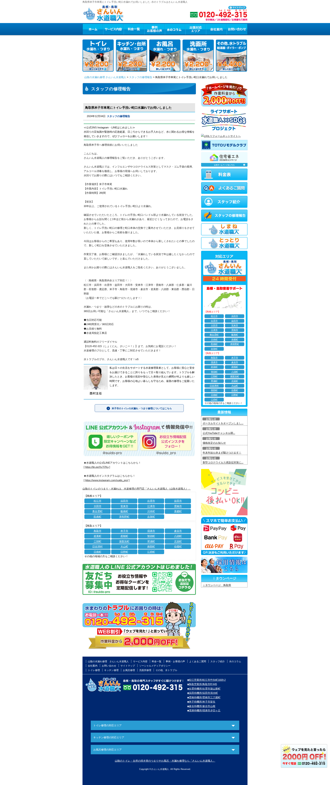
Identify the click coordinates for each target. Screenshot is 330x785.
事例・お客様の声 (154, 29)
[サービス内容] (107, 29)
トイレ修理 (94, 670)
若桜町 (124, 536)
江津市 (151, 506)
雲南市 (178, 506)
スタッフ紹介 (217, 661)
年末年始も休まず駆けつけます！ (222, 452)
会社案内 (216, 29)
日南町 (97, 551)
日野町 (124, 551)
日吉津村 (97, 546)
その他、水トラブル (166, 670)
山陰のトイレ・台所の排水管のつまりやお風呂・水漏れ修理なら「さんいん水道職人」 (165, 760)
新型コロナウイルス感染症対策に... (223, 462)
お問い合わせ (237, 29)
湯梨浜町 (124, 541)
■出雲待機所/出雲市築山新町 (204, 688)
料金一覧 (134, 29)
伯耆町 (178, 546)
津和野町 (124, 516)
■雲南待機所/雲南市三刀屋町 (204, 697)
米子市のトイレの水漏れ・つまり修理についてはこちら (142, 408)
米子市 (124, 530)
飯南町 (124, 511)
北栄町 (178, 541)
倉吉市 (178, 530)
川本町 (151, 511)
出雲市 (151, 500)
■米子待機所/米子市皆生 (201, 701)
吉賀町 (151, 516)
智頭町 (151, 536)
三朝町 (97, 541)
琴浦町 (151, 541)
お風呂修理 (129, 670)
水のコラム (175, 29)
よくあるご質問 (197, 661)
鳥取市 (97, 530)
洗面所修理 (145, 670)
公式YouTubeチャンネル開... (219, 433)
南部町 (151, 546)
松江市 (97, 500)
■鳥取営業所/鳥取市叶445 (202, 684)
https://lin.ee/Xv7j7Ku (97, 467)
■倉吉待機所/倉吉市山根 (201, 706)
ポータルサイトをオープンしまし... (223, 423)
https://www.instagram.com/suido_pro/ (106, 480)
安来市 (124, 506)
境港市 (151, 530)
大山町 (124, 546)
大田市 (97, 506)
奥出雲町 (97, 511)
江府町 (151, 551)
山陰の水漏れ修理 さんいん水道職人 (105, 77)
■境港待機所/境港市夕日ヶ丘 (204, 710)
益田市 (178, 500)
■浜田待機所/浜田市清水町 (202, 692)
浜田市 (124, 500)
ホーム (92, 29)
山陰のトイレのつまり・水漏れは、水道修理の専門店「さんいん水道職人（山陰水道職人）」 (136, 488)
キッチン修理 (111, 670)
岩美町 (97, 536)
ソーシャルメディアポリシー (154, 665)
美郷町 (178, 511)
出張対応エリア (195, 29)
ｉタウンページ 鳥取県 (217, 585)
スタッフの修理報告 (140, 77)
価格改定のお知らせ (214, 442)
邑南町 (97, 516)
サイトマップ (127, 665)
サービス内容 (113, 29)
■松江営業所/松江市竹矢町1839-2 (206, 679)
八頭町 (178, 536)
